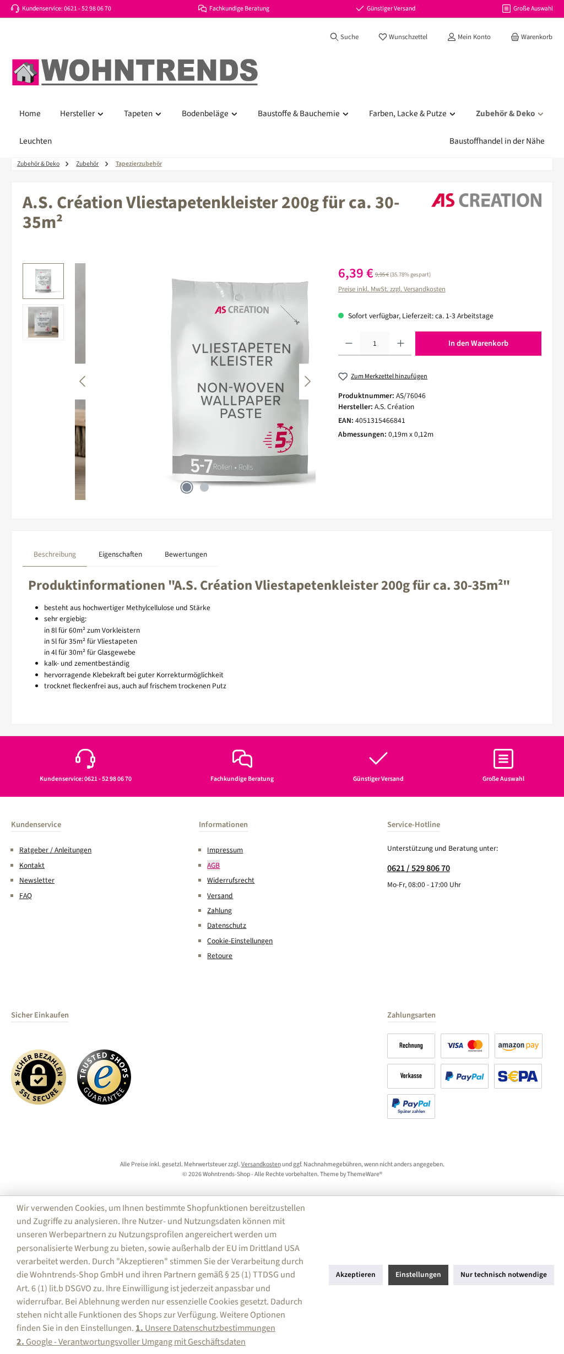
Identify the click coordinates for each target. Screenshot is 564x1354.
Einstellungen (418, 1274)
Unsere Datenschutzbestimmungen (205, 1328)
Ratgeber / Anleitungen (55, 850)
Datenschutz (226, 925)
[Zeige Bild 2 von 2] (204, 487)
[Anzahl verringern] (349, 343)
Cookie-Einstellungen (240, 941)
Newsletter (37, 880)
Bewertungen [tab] (186, 554)
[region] (169, 381)
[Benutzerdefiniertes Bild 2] (104, 1077)
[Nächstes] (307, 381)
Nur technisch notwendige (503, 1274)
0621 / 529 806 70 (418, 868)
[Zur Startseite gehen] (135, 72)
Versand (220, 895)
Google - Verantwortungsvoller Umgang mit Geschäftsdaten (131, 1341)
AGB (213, 865)
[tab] (55, 554)
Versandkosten (261, 1164)
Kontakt (32, 865)
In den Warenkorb (478, 343)
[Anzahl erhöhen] (400, 343)
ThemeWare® (364, 1174)
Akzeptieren (356, 1274)
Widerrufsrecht (230, 880)
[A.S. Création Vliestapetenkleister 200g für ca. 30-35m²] (240, 381)
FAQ (25, 895)
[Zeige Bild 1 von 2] (186, 487)
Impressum (225, 850)
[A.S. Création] (486, 200)
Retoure (219, 955)
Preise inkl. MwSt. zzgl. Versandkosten (392, 289)
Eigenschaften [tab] (120, 554)
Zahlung (219, 910)
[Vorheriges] (83, 381)
